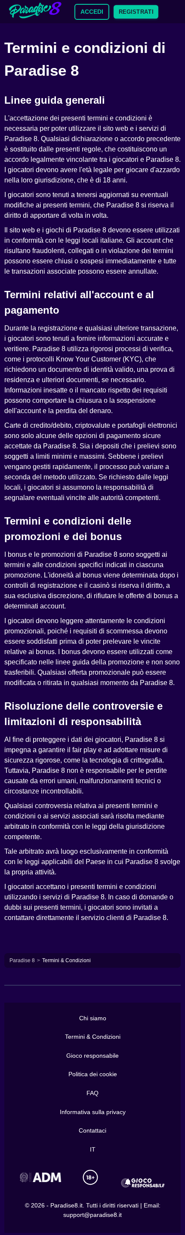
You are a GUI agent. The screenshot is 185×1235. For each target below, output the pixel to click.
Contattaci (92, 1130)
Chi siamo (92, 1018)
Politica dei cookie (92, 1074)
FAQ (92, 1093)
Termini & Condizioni (92, 1036)
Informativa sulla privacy (93, 1111)
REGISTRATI (136, 11)
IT (93, 1149)
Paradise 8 (22, 960)
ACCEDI (91, 11)
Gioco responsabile (92, 1055)
